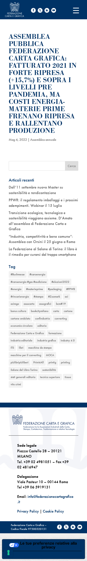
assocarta (29, 304)
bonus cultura (18, 311)
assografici (45, 304)
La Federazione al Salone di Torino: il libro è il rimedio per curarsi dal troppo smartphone (43, 251)
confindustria (42, 318)
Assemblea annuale (43, 139)
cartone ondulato (20, 318)
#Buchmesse (18, 274)
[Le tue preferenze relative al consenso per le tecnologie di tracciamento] (8, 552)
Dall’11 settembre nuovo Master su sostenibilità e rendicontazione (36, 190)
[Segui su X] (40, 10)
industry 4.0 (68, 340)
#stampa (38, 296)
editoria (41, 326)
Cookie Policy (53, 511)
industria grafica (46, 340)
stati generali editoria (23, 377)
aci (66, 296)
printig (52, 362)
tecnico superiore (50, 377)
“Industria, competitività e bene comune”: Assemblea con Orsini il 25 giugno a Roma (42, 239)
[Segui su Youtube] (53, 10)
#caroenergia (37, 274)
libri (21, 348)
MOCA (50, 355)
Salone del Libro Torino (24, 370)
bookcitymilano (39, 311)
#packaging (54, 289)
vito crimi (16, 384)
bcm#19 (61, 304)
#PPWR (70, 289)
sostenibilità (49, 370)
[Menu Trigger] (76, 10)
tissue (68, 377)
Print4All (38, 362)
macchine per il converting (26, 355)
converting (61, 318)
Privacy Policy (28, 511)
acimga (15, 304)
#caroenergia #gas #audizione (29, 282)
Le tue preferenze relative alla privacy (48, 545)
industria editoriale (21, 340)
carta (56, 311)
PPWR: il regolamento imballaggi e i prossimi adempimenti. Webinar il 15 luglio (43, 202)
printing (65, 362)
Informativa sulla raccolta (29, 555)
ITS (12, 348)
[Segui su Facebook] (33, 10)
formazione (55, 333)
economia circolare (22, 326)
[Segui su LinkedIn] (46, 10)
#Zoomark (54, 296)
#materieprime (34, 289)
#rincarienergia (20, 296)
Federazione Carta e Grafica (27, 333)
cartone (68, 311)
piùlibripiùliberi (20, 362)
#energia (16, 289)
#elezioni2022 (60, 282)
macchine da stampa (39, 348)
